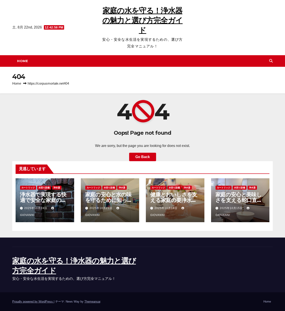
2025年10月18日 (166, 208)
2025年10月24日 (36, 208)
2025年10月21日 (101, 208)
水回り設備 (44, 187)
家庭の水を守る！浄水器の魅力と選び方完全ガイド (142, 20)
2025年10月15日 (232, 208)
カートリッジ (28, 187)
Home (22, 61)
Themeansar (92, 301)
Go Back (142, 157)
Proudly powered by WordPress (33, 301)
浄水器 (56, 187)
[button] (271, 61)
